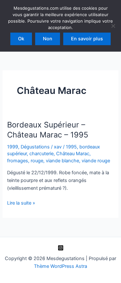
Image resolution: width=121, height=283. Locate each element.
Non (47, 39)
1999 (12, 147)
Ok (21, 39)
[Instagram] (61, 248)
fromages (17, 161)
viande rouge (96, 161)
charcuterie (41, 154)
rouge (37, 161)
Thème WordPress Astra (60, 266)
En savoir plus (87, 39)
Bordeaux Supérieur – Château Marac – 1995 (47, 129)
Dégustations (35, 147)
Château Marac (72, 154)
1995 (71, 147)
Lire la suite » (21, 203)
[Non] (113, 26)
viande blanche (62, 161)
